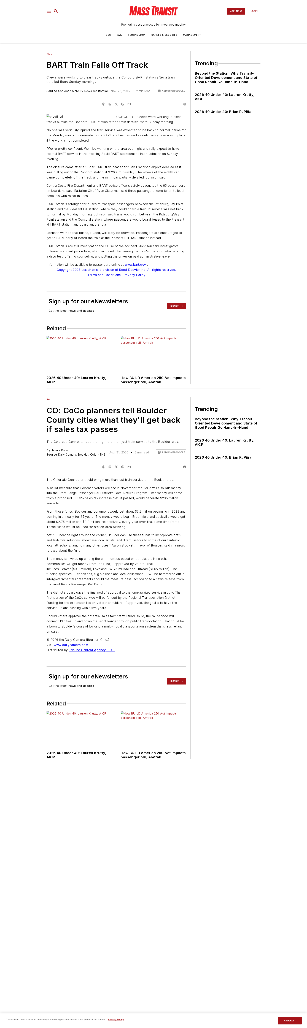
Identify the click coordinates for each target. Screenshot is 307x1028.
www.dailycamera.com (71, 645)
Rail (119, 35)
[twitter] (116, 104)
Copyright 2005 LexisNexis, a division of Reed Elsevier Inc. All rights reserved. (116, 270)
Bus (108, 35)
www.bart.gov (135, 264)
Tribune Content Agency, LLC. (92, 650)
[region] (153, 1020)
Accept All (289, 1020)
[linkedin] (110, 104)
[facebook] (103, 104)
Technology (137, 35)
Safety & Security (164, 35)
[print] (184, 104)
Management (192, 35)
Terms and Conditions (104, 275)
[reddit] (123, 104)
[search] (56, 11)
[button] (49, 11)
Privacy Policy (135, 275)
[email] (129, 104)
